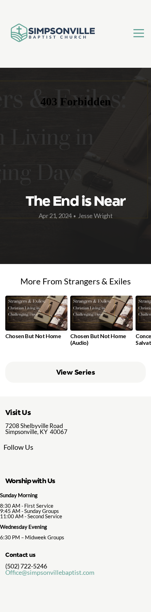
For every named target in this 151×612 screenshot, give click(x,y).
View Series (75, 372)
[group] (36, 320)
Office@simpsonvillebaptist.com (49, 572)
